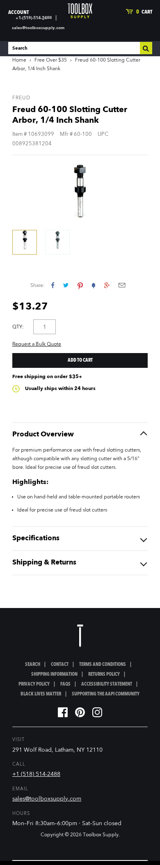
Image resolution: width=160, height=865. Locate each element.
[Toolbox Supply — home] (80, 11)
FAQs (65, 684)
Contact (60, 664)
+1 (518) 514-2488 (36, 774)
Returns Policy (104, 674)
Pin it (80, 285)
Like (52, 285)
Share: (37, 285)
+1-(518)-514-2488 (34, 18)
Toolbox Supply (101, 835)
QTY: (18, 327)
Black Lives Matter (41, 694)
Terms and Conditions (102, 664)
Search (32, 664)
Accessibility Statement (106, 684)
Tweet (66, 285)
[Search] (146, 48)
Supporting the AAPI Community (105, 694)
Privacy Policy (34, 684)
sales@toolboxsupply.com (38, 28)
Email (122, 285)
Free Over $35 (50, 60)
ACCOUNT (18, 12)
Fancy (93, 285)
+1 (107, 285)
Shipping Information (54, 674)
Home (19, 60)
